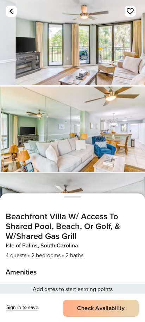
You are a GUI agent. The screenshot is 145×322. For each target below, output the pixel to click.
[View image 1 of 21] (72, 42)
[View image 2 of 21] (72, 129)
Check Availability (101, 308)
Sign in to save (22, 307)
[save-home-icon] (130, 11)
